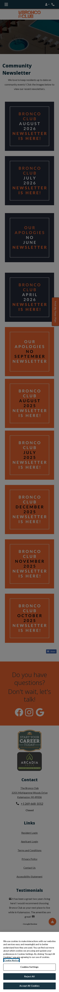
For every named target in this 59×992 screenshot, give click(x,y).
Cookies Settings (29, 967)
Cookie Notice (11, 960)
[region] (29, 962)
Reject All (29, 976)
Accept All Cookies (29, 985)
